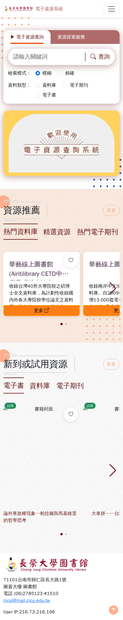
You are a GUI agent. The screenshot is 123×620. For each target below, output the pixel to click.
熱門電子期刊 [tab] (97, 232)
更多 (111, 210)
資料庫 (49, 85)
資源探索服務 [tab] (71, 37)
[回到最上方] (113, 610)
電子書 (49, 95)
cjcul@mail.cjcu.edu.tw (26, 600)
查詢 (104, 56)
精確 (69, 73)
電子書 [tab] (13, 385)
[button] (113, 288)
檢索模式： (19, 73)
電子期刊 (79, 85)
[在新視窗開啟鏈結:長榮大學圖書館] (61, 564)
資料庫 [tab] (39, 385)
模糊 (46, 73)
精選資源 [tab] (57, 232)
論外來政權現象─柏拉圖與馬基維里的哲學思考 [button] (40, 517)
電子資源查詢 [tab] (30, 37)
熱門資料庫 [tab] (20, 231)
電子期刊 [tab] (70, 385)
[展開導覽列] (112, 9)
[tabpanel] (61, 74)
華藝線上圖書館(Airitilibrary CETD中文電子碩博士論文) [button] (39, 270)
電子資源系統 (49, 9)
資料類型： (19, 85)
